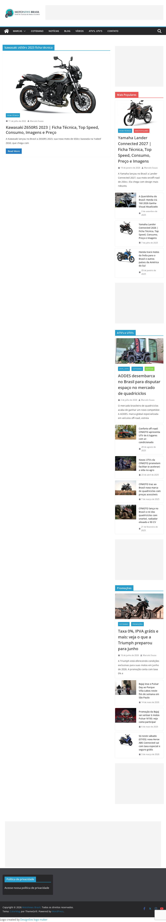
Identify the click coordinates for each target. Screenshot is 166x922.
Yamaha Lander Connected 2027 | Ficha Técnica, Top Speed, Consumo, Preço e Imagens (135, 149)
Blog (67, 31)
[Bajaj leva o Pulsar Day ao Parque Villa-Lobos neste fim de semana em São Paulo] (125, 693)
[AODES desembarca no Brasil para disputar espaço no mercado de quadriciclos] (139, 351)
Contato (112, 31)
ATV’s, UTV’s (95, 31)
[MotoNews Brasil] (6, 31)
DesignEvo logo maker (33, 919)
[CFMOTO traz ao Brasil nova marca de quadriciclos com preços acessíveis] (125, 492)
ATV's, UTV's (124, 369)
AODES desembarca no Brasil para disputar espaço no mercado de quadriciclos (139, 384)
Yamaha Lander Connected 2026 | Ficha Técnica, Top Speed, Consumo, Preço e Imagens (149, 231)
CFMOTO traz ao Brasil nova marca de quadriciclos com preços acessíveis (150, 489)
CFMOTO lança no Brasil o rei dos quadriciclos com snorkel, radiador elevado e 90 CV (148, 515)
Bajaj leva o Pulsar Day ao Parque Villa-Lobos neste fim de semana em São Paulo (149, 690)
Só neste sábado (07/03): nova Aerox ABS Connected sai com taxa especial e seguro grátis (149, 742)
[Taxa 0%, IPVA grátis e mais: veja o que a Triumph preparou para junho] (139, 606)
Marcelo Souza (36, 121)
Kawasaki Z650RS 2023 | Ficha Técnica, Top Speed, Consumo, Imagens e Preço (52, 130)
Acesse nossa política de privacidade (27, 888)
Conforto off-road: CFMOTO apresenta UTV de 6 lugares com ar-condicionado (149, 435)
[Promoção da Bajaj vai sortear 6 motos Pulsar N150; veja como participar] (125, 719)
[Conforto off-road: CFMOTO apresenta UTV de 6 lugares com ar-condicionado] (125, 439)
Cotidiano (37, 31)
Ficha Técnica (13, 115)
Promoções (137, 624)
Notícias (54, 31)
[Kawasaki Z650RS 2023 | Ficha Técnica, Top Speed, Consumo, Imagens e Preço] (56, 85)
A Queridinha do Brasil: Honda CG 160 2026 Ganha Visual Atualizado (148, 201)
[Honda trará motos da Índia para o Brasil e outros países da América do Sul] (125, 263)
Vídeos (80, 31)
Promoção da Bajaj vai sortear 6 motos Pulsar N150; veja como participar (149, 716)
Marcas (17, 31)
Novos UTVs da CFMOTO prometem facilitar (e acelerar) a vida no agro (149, 465)
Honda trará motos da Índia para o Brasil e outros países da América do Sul (149, 258)
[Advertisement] (104, 12)
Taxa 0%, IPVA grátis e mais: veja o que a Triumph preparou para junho (138, 639)
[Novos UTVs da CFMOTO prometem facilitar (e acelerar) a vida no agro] (125, 467)
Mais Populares (141, 131)
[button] (24, 31)
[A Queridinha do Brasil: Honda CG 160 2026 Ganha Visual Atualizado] (125, 206)
